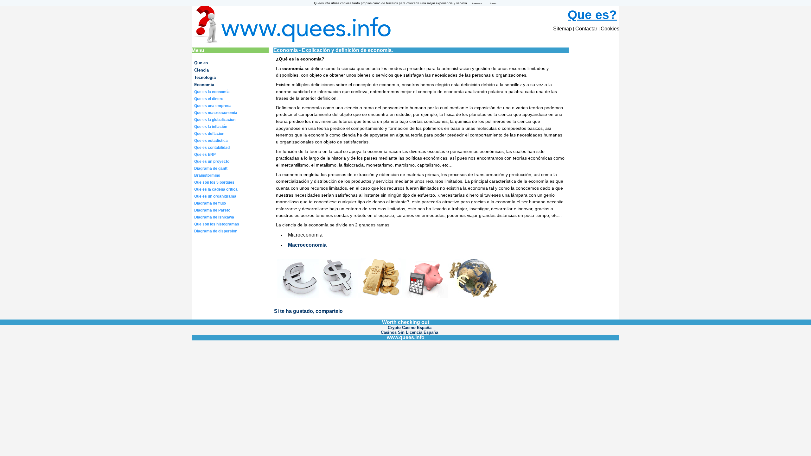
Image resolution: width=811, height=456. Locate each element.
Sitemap (562, 28)
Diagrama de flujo (210, 203)
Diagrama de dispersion (215, 231)
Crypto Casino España (409, 327)
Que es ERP (205, 154)
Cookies (610, 28)
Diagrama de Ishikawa (214, 217)
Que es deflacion (209, 133)
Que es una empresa (213, 106)
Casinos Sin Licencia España (409, 332)
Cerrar (493, 3)
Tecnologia (205, 77)
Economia (204, 84)
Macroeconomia (307, 245)
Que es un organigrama (215, 196)
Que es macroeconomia (215, 113)
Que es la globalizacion (214, 119)
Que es (201, 62)
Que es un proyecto (211, 161)
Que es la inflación (210, 126)
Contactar (586, 28)
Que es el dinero (208, 99)
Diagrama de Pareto (212, 210)
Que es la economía (212, 92)
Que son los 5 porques (214, 182)
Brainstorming (207, 175)
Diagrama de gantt (210, 168)
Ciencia (201, 70)
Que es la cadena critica (216, 189)
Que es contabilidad (212, 147)
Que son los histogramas (216, 224)
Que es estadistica (211, 140)
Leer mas (477, 3)
